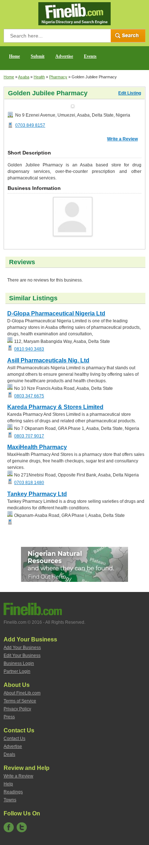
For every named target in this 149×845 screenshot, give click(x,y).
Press (9, 716)
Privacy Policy (17, 708)
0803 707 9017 (29, 436)
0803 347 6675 (29, 395)
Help (8, 784)
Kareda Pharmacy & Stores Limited (55, 407)
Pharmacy (58, 77)
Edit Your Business (22, 655)
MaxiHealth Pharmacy (37, 447)
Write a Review (122, 138)
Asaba (23, 77)
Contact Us (14, 738)
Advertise (64, 56)
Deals (9, 754)
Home (14, 56)
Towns (10, 799)
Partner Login (17, 671)
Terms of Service (20, 701)
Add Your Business (22, 647)
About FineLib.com (22, 693)
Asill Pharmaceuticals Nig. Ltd (48, 360)
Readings (13, 791)
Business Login (19, 663)
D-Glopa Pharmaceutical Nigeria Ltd (56, 313)
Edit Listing (129, 93)
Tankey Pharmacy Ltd (37, 494)
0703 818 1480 (29, 482)
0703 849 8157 (30, 125)
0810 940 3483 (29, 349)
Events (90, 56)
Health (39, 77)
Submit (37, 56)
